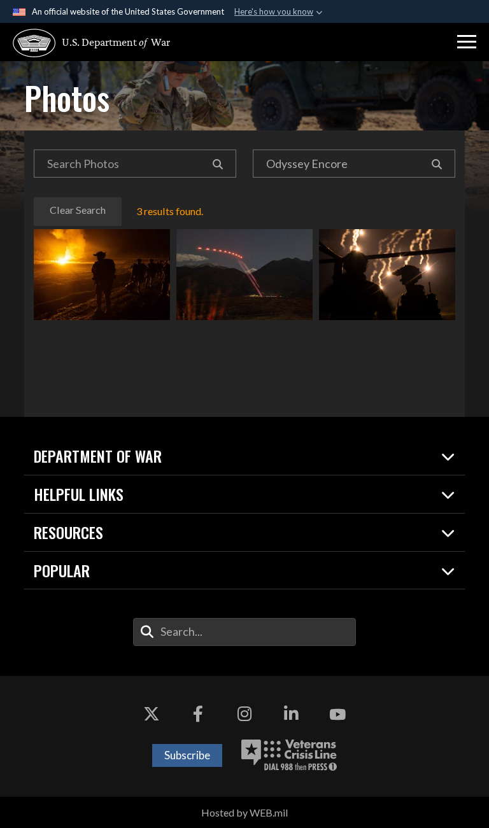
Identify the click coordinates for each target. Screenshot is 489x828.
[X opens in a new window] (151, 714)
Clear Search (78, 210)
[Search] (218, 164)
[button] (466, 42)
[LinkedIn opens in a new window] (291, 714)
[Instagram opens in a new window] (244, 714)
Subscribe (187, 755)
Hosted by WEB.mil (244, 812)
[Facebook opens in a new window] (198, 714)
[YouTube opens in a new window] (337, 714)
